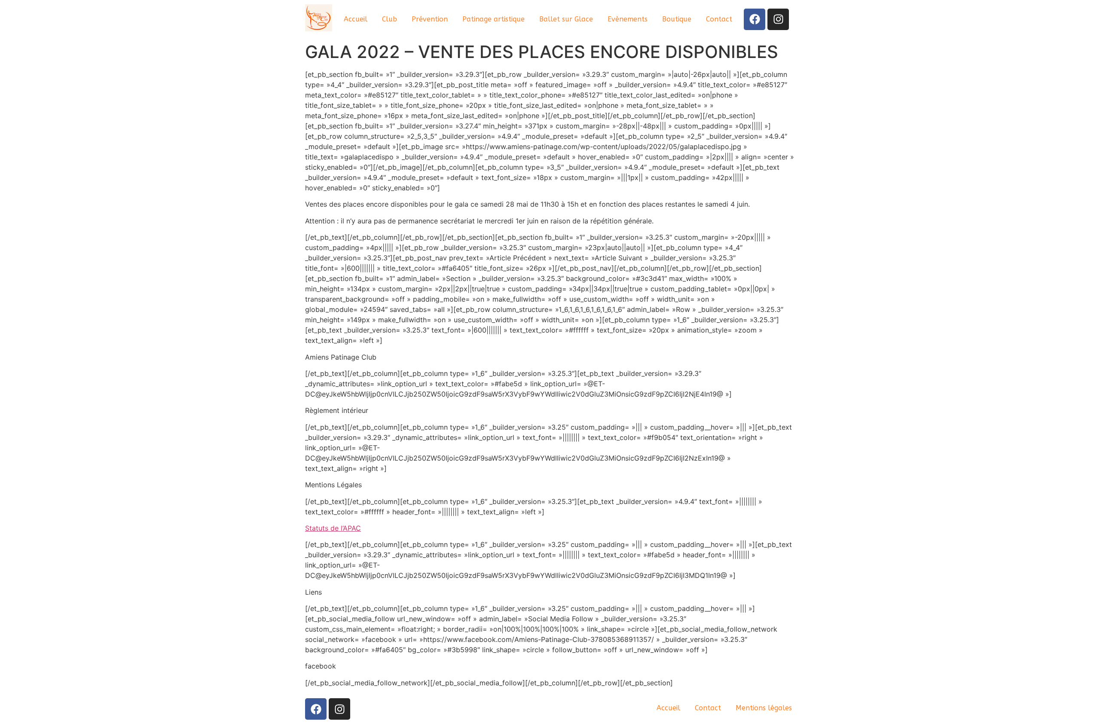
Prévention (430, 19)
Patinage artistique (493, 19)
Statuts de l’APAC (333, 528)
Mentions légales (764, 708)
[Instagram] (778, 19)
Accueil (355, 19)
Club (389, 19)
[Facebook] (754, 19)
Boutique (676, 19)
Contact (719, 19)
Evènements (628, 19)
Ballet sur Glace (566, 19)
